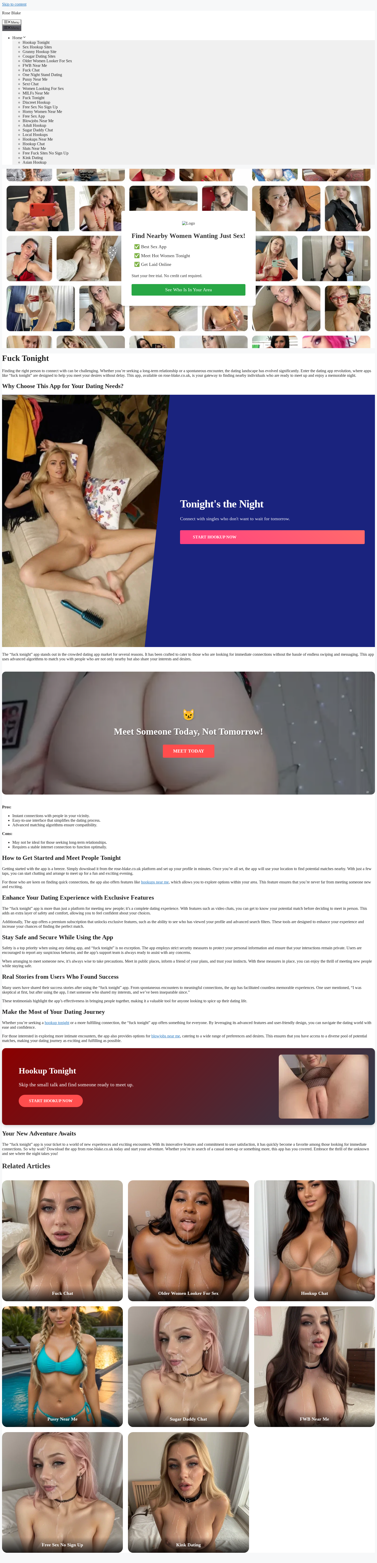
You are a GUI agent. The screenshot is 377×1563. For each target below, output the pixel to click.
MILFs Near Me (36, 93)
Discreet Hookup (36, 102)
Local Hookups (35, 134)
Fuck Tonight (33, 98)
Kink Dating (33, 157)
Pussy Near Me (35, 79)
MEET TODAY (188, 751)
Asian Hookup (34, 162)
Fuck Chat (31, 70)
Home (17, 38)
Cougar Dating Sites (39, 56)
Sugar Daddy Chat (38, 130)
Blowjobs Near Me (38, 121)
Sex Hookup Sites (37, 47)
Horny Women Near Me (42, 111)
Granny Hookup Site (39, 51)
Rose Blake (11, 13)
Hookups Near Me (38, 139)
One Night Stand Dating (42, 74)
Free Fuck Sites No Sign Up (45, 153)
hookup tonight (57, 1022)
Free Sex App (34, 116)
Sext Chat (30, 84)
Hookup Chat (34, 144)
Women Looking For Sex (43, 88)
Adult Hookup (34, 125)
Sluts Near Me (34, 148)
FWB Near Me (35, 65)
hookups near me (155, 882)
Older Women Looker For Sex (47, 61)
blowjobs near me (165, 1036)
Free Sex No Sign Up (40, 107)
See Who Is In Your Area (188, 289)
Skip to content (14, 4)
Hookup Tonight (36, 42)
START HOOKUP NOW (214, 537)
